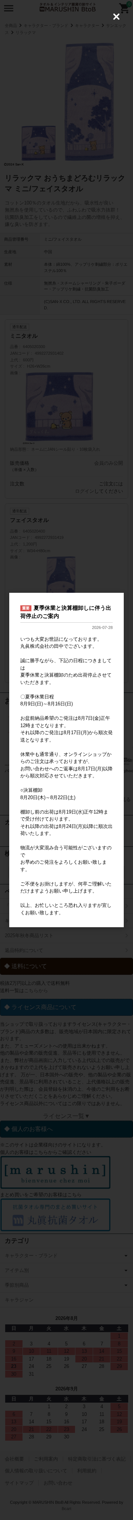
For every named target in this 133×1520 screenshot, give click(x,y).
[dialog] (66, 760)
